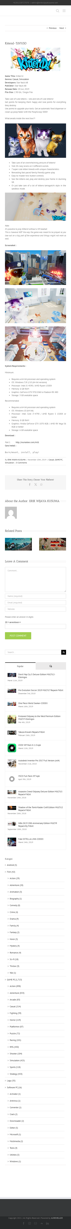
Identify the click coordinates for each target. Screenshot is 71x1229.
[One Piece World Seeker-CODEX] (12, 703)
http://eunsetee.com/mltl (27, 442)
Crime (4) (14, 912)
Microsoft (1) (15, 1134)
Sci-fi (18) (14, 959)
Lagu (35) (11, 1080)
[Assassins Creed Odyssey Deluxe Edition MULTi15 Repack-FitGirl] (12, 791)
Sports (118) (15, 1067)
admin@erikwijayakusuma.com (45, 2)
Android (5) (12, 865)
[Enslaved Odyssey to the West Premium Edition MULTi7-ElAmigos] (12, 716)
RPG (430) (14, 1047)
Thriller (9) (14, 966)
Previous (52, 28)
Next (61, 28)
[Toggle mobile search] (57, 10)
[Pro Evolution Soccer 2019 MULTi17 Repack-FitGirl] (12, 690)
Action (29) (15, 878)
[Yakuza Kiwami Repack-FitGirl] (12, 732)
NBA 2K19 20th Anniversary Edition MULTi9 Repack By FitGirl (37, 824)
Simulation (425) (17, 1060)
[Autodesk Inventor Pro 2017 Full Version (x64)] (12, 760)
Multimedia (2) (16, 1141)
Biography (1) (16, 898)
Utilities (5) (14, 1154)
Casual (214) (15, 1006)
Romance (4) (15, 952)
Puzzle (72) (15, 1033)
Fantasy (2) (14, 932)
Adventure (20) (16, 885)
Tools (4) (13, 1148)
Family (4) (14, 925)
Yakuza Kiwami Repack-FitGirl (31, 732)
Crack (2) (14, 1114)
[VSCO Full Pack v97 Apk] (12, 776)
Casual (15, 79)
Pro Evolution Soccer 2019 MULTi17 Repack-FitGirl (40, 690)
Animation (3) (16, 891)
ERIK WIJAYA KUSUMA (17, 459)
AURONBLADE (57, 1218)
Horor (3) (14, 939)
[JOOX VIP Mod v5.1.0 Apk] (12, 745)
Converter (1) (15, 1107)
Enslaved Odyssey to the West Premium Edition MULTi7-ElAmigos (39, 717)
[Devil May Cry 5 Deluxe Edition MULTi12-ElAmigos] (12, 674)
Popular (20, 666)
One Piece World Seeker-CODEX (33, 703)
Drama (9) (14, 918)
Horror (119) (15, 1020)
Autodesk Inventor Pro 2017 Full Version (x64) (39, 760)
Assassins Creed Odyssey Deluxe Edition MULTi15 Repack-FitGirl (40, 793)
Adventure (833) (17, 993)
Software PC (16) (14, 1087)
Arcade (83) (15, 999)
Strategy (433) (16, 1074)
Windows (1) (15, 1161)
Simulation (24, 79)
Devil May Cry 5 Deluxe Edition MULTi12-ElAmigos (36, 676)
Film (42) (11, 871)
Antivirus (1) (15, 1100)
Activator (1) (15, 1094)
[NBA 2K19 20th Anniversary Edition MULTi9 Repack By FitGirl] (12, 823)
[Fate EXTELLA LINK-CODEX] (12, 839)
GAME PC (59, 459)
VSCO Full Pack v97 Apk (29, 776)
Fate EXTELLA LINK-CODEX (30, 839)
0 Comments (21, 462)
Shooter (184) (16, 1053)
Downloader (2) (17, 1121)
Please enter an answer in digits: (19, 616)
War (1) (13, 972)
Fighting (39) (15, 1013)
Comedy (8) (15, 905)
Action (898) (15, 986)
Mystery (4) (15, 945)
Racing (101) (15, 1040)
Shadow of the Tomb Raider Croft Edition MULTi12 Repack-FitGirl (40, 809)
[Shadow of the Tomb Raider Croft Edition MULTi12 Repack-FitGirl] (12, 807)
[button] (7, 544)
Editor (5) (14, 1127)
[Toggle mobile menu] (64, 10)
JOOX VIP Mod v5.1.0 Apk (29, 745)
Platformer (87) (16, 1026)
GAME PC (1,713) (14, 979)
